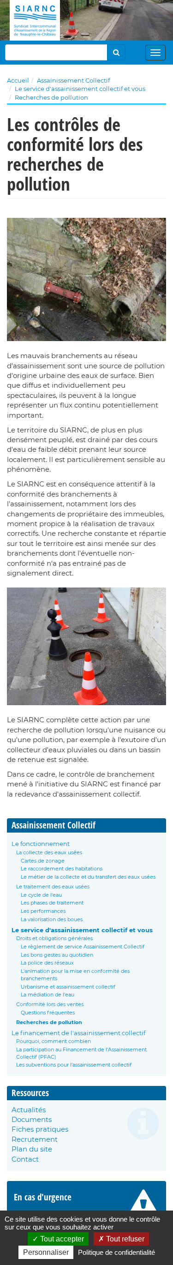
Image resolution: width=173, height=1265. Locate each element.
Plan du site (32, 1149)
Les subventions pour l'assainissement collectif (73, 1064)
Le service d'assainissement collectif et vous (80, 88)
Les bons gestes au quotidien (57, 955)
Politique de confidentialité (116, 1252)
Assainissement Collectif (73, 80)
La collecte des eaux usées (49, 852)
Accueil (18, 80)
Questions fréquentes (48, 1012)
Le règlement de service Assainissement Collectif (82, 946)
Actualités (29, 1109)
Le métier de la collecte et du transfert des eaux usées (88, 877)
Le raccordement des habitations (61, 868)
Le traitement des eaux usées (52, 886)
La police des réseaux (47, 962)
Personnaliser (46, 1252)
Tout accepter (61, 1239)
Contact (25, 1159)
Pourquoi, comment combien (53, 1041)
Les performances (43, 911)
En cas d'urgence (43, 1197)
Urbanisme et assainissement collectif (68, 986)
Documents (32, 1119)
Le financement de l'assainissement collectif (78, 1033)
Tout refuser (124, 1239)
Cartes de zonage (43, 860)
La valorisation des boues (52, 919)
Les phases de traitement (52, 902)
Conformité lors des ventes (50, 1004)
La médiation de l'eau (47, 994)
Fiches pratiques (40, 1129)
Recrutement (35, 1139)
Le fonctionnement (41, 843)
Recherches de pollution (51, 97)
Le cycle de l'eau (41, 895)
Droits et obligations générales (54, 938)
